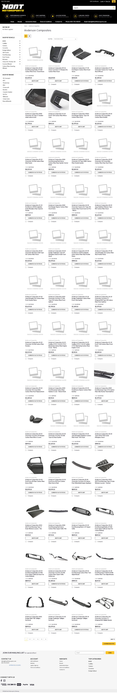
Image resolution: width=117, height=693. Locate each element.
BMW (4, 41)
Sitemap (17, 691)
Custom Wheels (7, 64)
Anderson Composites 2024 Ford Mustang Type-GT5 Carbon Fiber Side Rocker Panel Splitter (104, 389)
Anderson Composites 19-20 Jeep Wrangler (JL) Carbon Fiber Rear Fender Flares (104, 252)
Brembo (5, 89)
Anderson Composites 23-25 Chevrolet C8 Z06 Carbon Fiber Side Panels (34, 161)
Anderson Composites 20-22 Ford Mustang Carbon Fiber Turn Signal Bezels (81, 572)
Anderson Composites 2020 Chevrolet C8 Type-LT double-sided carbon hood (34, 115)
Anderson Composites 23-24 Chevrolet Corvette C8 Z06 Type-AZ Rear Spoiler (57, 435)
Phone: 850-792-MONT (73, 21)
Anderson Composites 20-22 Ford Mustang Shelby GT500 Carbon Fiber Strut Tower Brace (34, 69)
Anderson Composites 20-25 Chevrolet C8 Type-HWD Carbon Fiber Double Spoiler (81, 161)
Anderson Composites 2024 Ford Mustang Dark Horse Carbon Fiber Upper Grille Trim (58, 526)
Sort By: (50, 39)
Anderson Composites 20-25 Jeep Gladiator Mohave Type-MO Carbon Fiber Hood (103, 206)
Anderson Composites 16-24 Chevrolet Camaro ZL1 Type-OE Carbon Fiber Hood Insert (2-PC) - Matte (81, 207)
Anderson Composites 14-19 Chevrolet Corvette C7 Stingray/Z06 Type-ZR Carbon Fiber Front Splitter (104, 299)
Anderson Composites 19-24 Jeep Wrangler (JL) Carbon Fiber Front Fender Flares (34, 298)
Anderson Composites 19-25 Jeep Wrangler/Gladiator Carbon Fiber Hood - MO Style (81, 435)
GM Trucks (6, 52)
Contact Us (58, 21)
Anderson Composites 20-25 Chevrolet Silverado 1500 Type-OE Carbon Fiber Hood (34, 252)
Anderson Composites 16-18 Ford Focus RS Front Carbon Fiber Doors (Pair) (57, 481)
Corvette (5, 48)
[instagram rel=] (4, 680)
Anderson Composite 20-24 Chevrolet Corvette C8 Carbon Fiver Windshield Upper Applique (81, 481)
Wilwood (5, 96)
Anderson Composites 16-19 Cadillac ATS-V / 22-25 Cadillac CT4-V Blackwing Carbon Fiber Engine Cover (81, 345)
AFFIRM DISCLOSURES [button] (15, 665)
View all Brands (7, 101)
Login (102, 1)
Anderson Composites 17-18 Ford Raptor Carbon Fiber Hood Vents (81, 69)
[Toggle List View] (29, 36)
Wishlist (32, 663)
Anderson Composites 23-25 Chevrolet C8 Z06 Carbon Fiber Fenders (34, 344)
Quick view (35, 63)
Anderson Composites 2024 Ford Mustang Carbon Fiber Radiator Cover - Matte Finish (57, 389)
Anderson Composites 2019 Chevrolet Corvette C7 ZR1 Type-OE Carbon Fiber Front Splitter (57, 299)
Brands (20, 21)
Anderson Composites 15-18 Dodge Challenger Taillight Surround (57, 618)
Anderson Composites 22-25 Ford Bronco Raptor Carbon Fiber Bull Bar (81, 389)
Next (112, 639)
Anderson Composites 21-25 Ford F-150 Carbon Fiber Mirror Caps (58, 115)
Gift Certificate (94, 1)
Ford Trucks (6, 57)
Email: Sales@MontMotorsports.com (95, 21)
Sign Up (108, 1)
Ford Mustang (7, 55)
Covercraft (6, 87)
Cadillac (5, 43)
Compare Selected (109, 643)
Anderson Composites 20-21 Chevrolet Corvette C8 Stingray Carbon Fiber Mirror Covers (34, 435)
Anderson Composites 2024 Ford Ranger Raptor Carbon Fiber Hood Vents (58, 206)
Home (12, 21)
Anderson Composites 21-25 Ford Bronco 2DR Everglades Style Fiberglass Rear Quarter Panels (34, 207)
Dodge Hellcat (7, 50)
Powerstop (6, 83)
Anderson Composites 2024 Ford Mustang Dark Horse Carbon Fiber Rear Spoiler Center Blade (58, 162)
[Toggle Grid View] (25, 36)
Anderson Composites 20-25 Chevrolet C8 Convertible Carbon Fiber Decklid (103, 115)
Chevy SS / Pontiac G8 (9, 61)
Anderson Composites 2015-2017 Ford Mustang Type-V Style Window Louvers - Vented (105, 481)
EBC (4, 85)
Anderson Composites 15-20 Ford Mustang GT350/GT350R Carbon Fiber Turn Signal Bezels (104, 572)
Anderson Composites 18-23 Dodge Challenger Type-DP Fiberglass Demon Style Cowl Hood (57, 253)
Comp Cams (6, 99)
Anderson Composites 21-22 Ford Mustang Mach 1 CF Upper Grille (81, 526)
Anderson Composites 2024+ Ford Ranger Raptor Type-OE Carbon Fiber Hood (80, 115)
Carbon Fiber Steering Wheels (9, 67)
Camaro (5, 45)
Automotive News (31, 21)
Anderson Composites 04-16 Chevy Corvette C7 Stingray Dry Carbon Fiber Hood (58, 69)
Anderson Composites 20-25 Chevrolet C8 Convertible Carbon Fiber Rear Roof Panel (103, 161)
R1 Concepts (6, 78)
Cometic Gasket (7, 92)
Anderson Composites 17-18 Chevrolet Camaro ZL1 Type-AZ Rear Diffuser (104, 69)
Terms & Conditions (46, 21)
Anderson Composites (34, 26)
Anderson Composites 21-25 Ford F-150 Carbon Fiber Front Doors (104, 344)
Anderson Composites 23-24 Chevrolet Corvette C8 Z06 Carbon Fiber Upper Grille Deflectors (57, 573)
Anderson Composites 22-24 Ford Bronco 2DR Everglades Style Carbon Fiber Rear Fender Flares (81, 253)
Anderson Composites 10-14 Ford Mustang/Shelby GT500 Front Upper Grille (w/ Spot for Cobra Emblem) (104, 527)
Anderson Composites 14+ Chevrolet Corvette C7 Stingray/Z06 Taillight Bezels (103, 618)
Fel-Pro (5, 94)
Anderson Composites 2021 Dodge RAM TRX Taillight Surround (33, 618)
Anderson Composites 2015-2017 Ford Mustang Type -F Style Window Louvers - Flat (33, 526)
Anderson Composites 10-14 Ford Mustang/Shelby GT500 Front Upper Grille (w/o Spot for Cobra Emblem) (34, 573)
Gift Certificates (34, 661)
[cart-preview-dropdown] (113, 1)
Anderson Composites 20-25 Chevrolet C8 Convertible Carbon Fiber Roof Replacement (34, 389)
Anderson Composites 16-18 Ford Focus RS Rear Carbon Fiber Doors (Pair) (35, 481)
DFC (4, 80)
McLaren (5, 59)
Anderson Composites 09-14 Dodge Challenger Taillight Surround (80, 618)
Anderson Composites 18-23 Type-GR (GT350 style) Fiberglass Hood (103, 435)
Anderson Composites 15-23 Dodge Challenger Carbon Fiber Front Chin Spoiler (81, 298)
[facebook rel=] (1, 680)
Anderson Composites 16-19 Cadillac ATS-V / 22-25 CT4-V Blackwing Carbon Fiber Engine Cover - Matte (58, 345)
